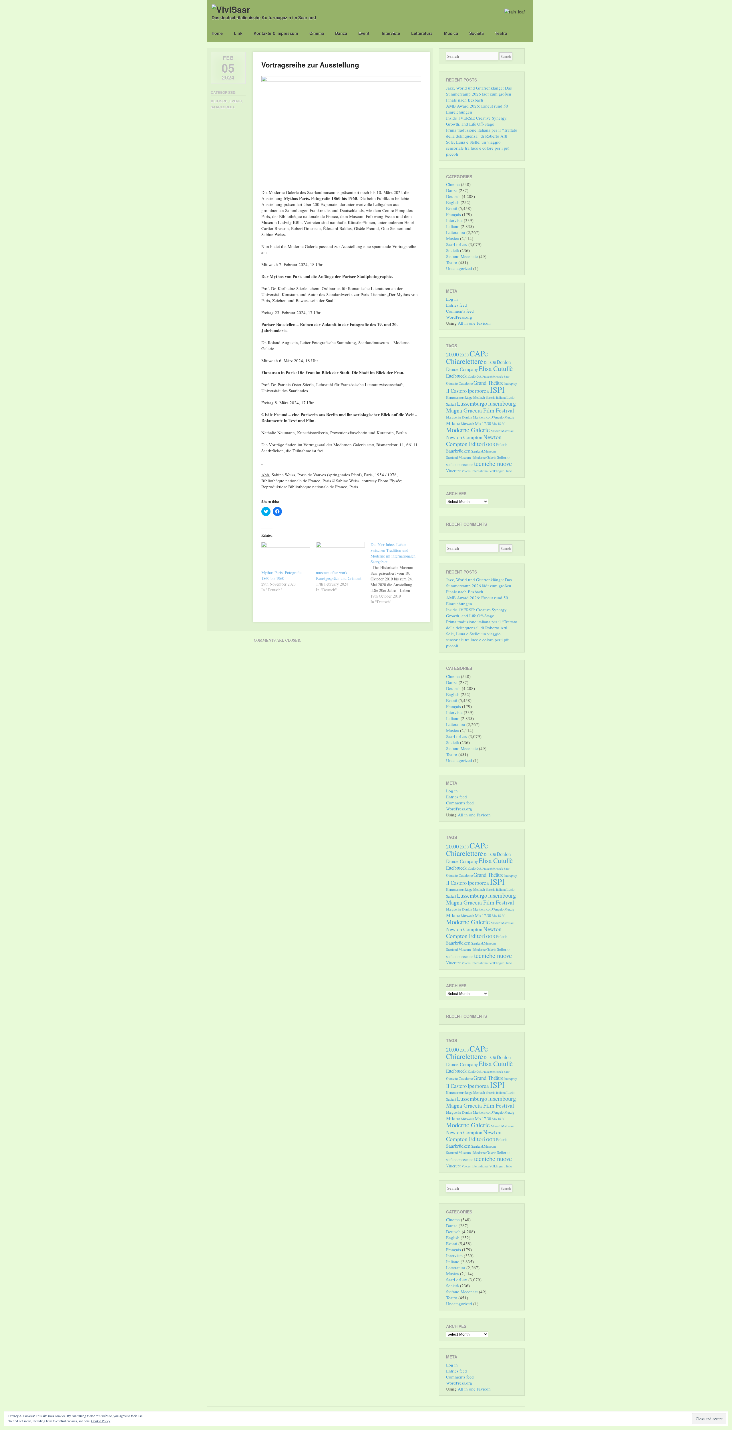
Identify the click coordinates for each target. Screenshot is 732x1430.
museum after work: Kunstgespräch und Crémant (338, 575)
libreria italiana (496, 397)
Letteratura (422, 33)
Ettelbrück (475, 376)
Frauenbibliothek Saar (496, 376)
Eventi (364, 33)
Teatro (501, 33)
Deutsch (219, 101)
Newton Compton (464, 437)
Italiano (453, 226)
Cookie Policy (100, 1421)
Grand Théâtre (489, 382)
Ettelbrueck (456, 376)
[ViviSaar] (231, 9)
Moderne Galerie (468, 429)
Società (476, 33)
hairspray (510, 383)
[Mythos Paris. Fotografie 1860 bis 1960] (285, 556)
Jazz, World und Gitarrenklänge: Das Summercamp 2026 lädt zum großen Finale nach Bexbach (479, 94)
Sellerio (503, 457)
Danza (341, 33)
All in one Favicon (474, 323)
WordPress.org (459, 317)
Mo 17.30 (483, 423)
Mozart (495, 431)
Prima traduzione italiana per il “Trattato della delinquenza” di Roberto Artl (481, 133)
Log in (452, 299)
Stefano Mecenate (462, 256)
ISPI (497, 389)
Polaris (501, 444)
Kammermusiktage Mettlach (465, 397)
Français (453, 214)
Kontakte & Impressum (276, 33)
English (453, 202)
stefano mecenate (459, 464)
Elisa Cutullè (496, 368)
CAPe (479, 353)
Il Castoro (456, 390)
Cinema (316, 33)
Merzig (509, 417)
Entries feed (456, 305)
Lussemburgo (472, 403)
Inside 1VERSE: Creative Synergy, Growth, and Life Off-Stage (477, 121)
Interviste (391, 33)
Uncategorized (459, 268)
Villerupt (453, 470)
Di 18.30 (490, 362)
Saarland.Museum (483, 451)
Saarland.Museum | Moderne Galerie (471, 457)
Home (217, 33)
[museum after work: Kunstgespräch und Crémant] (340, 556)
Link (238, 33)
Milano (453, 423)
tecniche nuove (493, 463)
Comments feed (460, 311)
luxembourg (502, 403)
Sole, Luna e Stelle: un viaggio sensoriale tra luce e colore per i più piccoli (478, 148)
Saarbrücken (458, 450)
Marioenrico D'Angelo (488, 417)
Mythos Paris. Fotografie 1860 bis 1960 (281, 575)
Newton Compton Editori (474, 440)
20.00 (452, 354)
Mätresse (507, 431)
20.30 (464, 355)
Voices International (475, 471)
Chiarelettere (464, 361)
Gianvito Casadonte (459, 383)
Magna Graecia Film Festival (480, 410)
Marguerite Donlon (459, 417)
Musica (451, 33)
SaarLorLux (223, 107)
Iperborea (478, 390)
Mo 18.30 (498, 423)
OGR (490, 444)
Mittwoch (467, 423)
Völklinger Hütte (500, 471)
